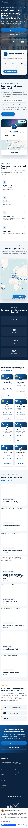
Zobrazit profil (14, 152)
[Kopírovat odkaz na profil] (25, 100)
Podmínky (3, 787)
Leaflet (14, 298)
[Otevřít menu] (25, 2)
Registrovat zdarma (14, 30)
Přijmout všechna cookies (9, 825)
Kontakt (3, 783)
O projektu (3, 780)
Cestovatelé (17, 769)
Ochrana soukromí (5, 785)
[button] (12, 273)
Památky (3, 772)
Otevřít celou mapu (19, 296)
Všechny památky (5, 480)
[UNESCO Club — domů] (4, 2)
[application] (14, 279)
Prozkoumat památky (10, 71)
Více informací (11, 819)
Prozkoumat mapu (15, 34)
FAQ (16, 774)
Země (2, 774)
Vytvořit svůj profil (8, 114)
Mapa (2, 769)
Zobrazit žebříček (5, 370)
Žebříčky (17, 772)
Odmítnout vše (22, 825)
